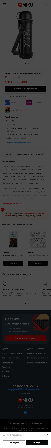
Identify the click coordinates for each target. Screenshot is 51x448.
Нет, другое (14, 443)
